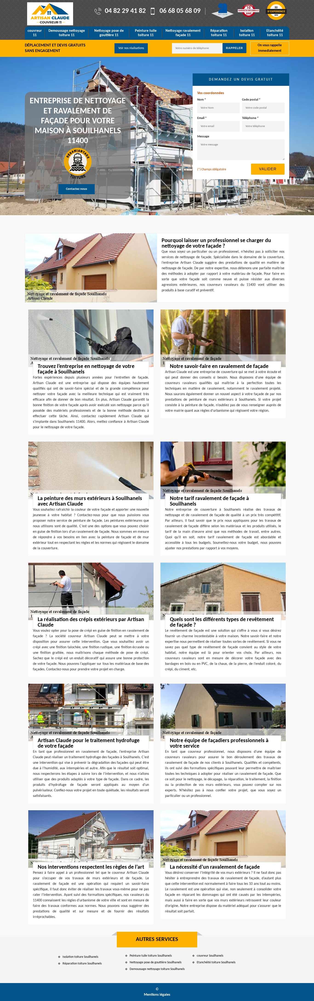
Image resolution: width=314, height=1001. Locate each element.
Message (203, 136)
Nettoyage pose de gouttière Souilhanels (155, 962)
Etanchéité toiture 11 (274, 33)
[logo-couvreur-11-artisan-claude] (50, 13)
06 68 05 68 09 (180, 11)
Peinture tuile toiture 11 (146, 33)
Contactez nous (76, 189)
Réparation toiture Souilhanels (82, 963)
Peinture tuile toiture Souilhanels (151, 956)
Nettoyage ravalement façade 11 (183, 33)
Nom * (201, 99)
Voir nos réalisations (131, 48)
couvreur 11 (35, 33)
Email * (202, 118)
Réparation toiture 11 (219, 33)
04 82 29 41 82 (125, 11)
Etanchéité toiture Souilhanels (216, 962)
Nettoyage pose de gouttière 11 (109, 33)
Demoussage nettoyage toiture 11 (67, 33)
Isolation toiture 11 (247, 33)
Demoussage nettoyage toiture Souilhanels (157, 969)
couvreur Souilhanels (210, 956)
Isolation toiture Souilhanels (80, 957)
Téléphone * (250, 118)
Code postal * (251, 99)
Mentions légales (157, 995)
